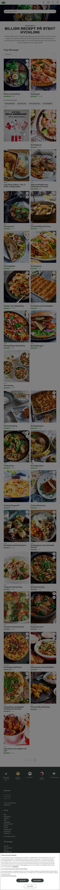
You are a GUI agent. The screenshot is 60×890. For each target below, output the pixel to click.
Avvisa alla (22, 880)
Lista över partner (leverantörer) (8, 876)
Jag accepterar (37, 880)
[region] (30, 871)
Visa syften (30, 886)
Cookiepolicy (15, 866)
